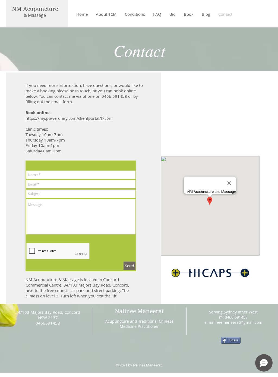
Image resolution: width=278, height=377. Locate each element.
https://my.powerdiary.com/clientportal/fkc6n (68, 118)
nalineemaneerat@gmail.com (235, 322)
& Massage (35, 15)
